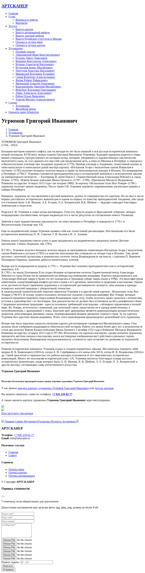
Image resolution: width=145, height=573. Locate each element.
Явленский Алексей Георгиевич (35, 83)
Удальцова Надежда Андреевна (56, 421)
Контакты (21, 22)
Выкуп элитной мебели (30, 35)
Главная (13, 13)
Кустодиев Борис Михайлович (34, 67)
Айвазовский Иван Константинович (38, 54)
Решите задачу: (10, 562)
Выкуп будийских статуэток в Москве (39, 38)
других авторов (104, 388)
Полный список (25, 51)
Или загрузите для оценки (17, 413)
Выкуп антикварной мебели (33, 32)
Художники (23, 105)
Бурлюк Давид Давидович (31, 57)
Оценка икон (16, 469)
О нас (11, 16)
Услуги (12, 26)
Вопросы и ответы (27, 19)
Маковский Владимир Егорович (35, 73)
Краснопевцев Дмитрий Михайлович (38, 86)
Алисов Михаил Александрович (35, 99)
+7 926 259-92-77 (62, 394)
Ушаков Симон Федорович (20, 421)
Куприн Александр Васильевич (35, 64)
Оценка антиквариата (21, 475)
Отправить (8, 569)
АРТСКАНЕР (14, 6)
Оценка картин (17, 472)
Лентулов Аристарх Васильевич (35, 70)
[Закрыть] (2, 496)
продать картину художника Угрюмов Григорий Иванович (53, 388)
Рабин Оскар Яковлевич (30, 96)
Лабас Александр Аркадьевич (34, 92)
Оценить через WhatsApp (23, 112)
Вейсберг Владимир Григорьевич (36, 89)
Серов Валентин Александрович (35, 77)
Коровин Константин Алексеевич (36, 61)
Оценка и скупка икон (29, 42)
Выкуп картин (24, 29)
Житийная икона (26, 108)
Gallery (12, 455)
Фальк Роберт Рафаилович (32, 80)
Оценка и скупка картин (30, 45)
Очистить (8, 566)
